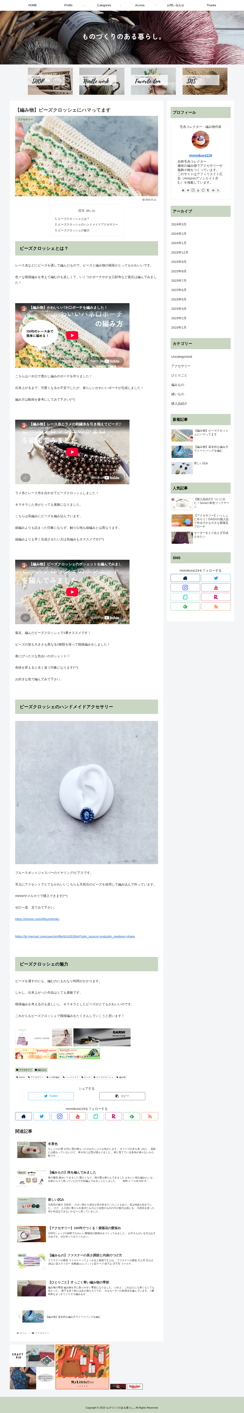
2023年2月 (179, 318)
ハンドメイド (72, 1077)
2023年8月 (179, 271)
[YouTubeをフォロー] (77, 1116)
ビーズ (87, 1077)
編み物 (122, 1077)
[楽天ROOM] (113, 1116)
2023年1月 (179, 327)
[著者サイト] (23, 1116)
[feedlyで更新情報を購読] (131, 1116)
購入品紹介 (179, 403)
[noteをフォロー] (95, 1116)
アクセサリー (25, 1070)
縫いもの (177, 394)
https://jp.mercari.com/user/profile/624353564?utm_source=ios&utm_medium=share (75, 936)
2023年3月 (179, 308)
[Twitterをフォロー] (41, 1116)
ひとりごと (179, 375)
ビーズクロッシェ (104, 1077)
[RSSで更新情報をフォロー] (149, 1116)
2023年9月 (179, 262)
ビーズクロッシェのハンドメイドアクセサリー (88, 224)
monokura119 (200, 155)
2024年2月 (179, 233)
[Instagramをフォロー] (59, 1116)
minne (22, 1077)
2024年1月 (179, 243)
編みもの (42, 1070)
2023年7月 (179, 280)
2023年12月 (179, 252)
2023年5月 (179, 299)
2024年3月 (179, 224)
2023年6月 (179, 290)
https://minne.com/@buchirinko (37, 919)
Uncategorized (181, 356)
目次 (81, 210)
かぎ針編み (54, 1077)
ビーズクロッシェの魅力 (73, 230)
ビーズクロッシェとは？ (73, 218)
